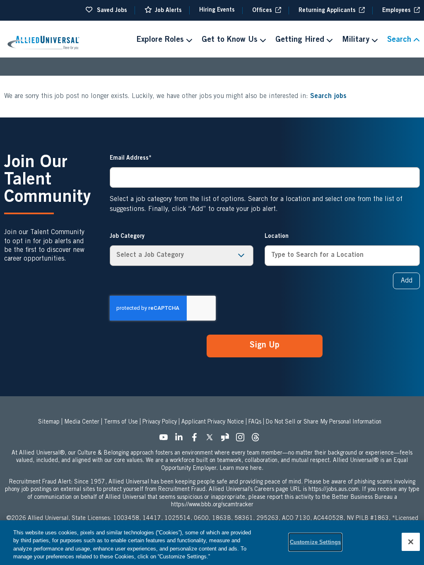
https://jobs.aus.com (333, 490)
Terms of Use (121, 422)
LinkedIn (181, 439)
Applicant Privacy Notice (212, 422)
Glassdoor (227, 439)
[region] (212, 542)
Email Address (129, 158)
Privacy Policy (159, 422)
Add (406, 281)
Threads (258, 439)
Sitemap (49, 422)
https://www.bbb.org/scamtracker (212, 505)
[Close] (411, 542)
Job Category (127, 236)
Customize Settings (315, 542)
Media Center (81, 422)
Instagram (242, 439)
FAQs (254, 422)
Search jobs (328, 96)
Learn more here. (241, 469)
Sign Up (264, 346)
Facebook (196, 439)
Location (277, 236)
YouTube (166, 439)
